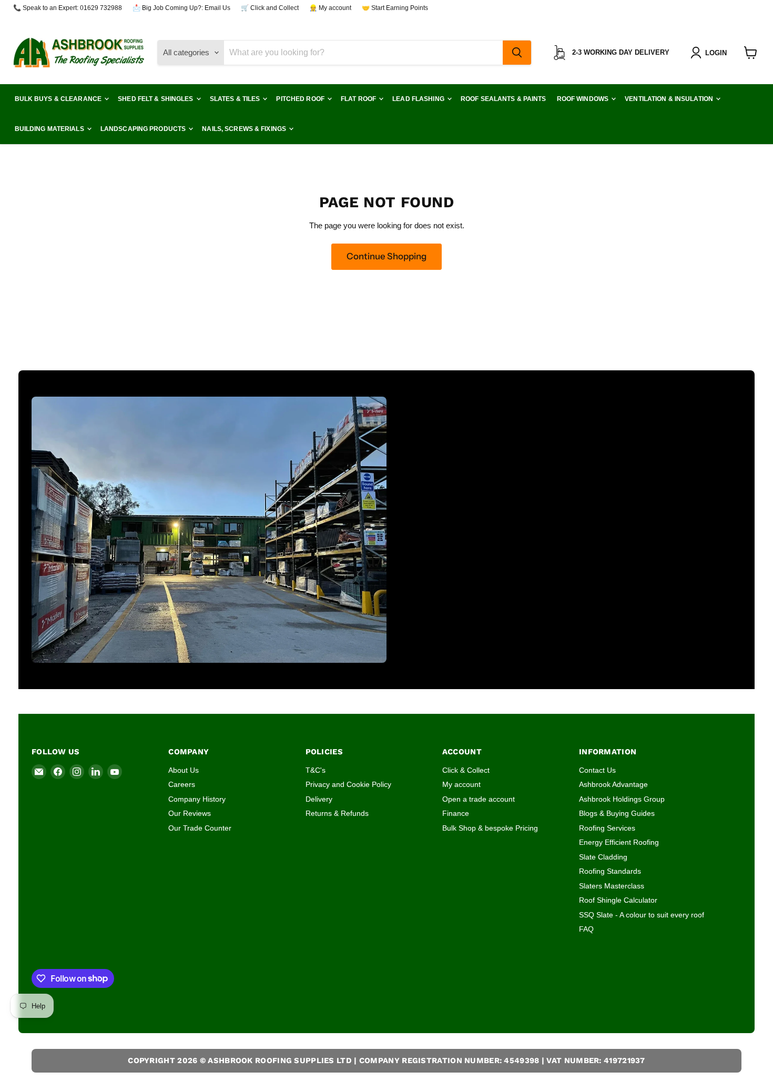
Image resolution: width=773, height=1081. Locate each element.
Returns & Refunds (337, 813)
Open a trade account (478, 799)
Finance (455, 813)
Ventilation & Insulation (670, 99)
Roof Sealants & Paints (503, 99)
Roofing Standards (610, 871)
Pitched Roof (301, 99)
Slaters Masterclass (611, 886)
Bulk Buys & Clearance (59, 99)
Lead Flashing (419, 99)
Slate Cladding (603, 857)
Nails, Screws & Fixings (245, 129)
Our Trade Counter (199, 828)
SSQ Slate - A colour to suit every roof (641, 915)
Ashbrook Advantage (613, 784)
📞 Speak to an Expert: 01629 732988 (67, 8)
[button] (710, 52)
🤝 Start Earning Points (395, 8)
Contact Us (597, 770)
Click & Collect (466, 770)
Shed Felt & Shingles (156, 99)
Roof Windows (584, 99)
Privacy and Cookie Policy (348, 784)
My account (461, 784)
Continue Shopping (386, 256)
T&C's (316, 770)
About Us (183, 770)
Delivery (319, 799)
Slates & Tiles (236, 99)
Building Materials (50, 129)
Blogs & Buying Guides (617, 813)
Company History (197, 799)
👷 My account (330, 8)
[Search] (517, 53)
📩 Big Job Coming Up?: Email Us (181, 8)
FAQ (586, 929)
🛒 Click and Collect (270, 8)
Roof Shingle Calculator (618, 900)
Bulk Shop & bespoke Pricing (490, 828)
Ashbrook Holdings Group (622, 799)
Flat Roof (359, 99)
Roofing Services (607, 828)
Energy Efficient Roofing (619, 842)
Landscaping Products (144, 129)
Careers (181, 784)
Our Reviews (189, 813)
